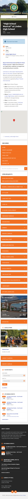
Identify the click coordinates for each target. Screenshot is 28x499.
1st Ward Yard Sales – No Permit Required (14, 397)
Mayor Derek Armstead (9, 62)
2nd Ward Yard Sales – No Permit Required (15, 403)
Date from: (4, 373)
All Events (4, 387)
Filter (4, 384)
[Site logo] (14, 12)
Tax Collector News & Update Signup (10, 464)
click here (20, 102)
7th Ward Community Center (13, 416)
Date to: (4, 378)
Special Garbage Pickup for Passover (10, 468)
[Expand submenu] (25, 187)
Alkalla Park (5, 349)
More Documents (5, 472)
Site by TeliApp (23, 495)
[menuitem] (14, 147)
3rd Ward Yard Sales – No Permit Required (14, 408)
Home (4, 32)
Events (8, 32)
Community (6, 136)
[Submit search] (25, 168)
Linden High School (11, 54)
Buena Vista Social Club (12, 413)
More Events (5, 419)
